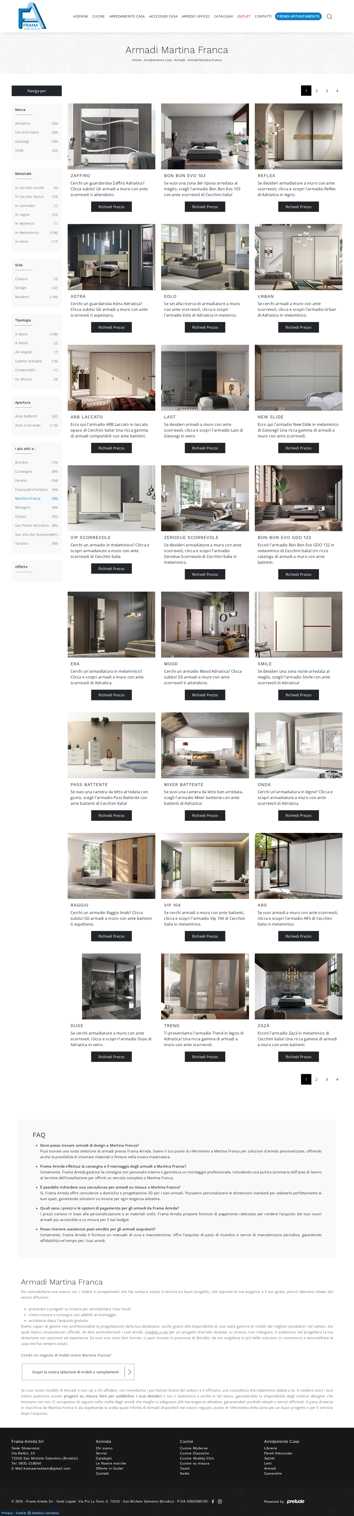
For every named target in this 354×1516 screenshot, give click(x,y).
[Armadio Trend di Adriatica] (205, 986)
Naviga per (36, 90)
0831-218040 (30, 1463)
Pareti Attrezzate (278, 1453)
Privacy (7, 1513)
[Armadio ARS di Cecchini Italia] (298, 866)
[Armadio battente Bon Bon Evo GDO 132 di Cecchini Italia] (298, 498)
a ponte (36, 343)
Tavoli (185, 1468)
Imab (36, 150)
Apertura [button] (22, 402)
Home (137, 60)
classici (36, 278)
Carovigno (36, 471)
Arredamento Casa (127, 16)
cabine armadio (36, 361)
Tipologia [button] (23, 320)
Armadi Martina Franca (205, 60)
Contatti (263, 16)
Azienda (80, 16)
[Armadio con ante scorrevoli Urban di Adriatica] (298, 257)
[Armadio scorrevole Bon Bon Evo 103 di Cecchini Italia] (205, 136)
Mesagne (36, 507)
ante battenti (36, 416)
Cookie (21, 1513)
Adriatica (36, 123)
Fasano (36, 480)
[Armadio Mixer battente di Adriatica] (205, 745)
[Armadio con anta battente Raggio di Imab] (111, 866)
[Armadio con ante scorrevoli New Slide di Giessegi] (298, 378)
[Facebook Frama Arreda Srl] (213, 1501)
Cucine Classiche (194, 1453)
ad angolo (36, 352)
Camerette (273, 1473)
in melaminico (36, 232)
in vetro (36, 241)
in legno (36, 214)
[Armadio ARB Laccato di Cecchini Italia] (111, 378)
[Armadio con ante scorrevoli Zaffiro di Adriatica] (111, 136)
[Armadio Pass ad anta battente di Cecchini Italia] (111, 745)
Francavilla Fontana (36, 489)
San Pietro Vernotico (36, 525)
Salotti (269, 1458)
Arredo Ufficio (196, 16)
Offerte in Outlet (110, 1468)
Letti (268, 1463)
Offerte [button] (21, 566)
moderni (36, 296)
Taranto (36, 543)
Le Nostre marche (111, 1463)
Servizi (101, 1453)
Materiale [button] (23, 173)
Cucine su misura (195, 1463)
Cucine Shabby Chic (197, 1458)
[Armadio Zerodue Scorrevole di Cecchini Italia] (205, 498)
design (36, 287)
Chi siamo (104, 1448)
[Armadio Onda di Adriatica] (298, 745)
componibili (36, 370)
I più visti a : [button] (25, 448)
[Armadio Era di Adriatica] (111, 625)
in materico (36, 223)
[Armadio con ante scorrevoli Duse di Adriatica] (111, 986)
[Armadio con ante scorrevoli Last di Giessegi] (205, 378)
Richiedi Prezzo (111, 206)
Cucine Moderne (194, 1448)
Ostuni (36, 516)
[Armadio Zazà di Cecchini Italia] (298, 986)
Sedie (185, 1473)
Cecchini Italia (36, 132)
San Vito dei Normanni (36, 534)
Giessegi (36, 141)
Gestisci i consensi (45, 1513)
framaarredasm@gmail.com (47, 1468)
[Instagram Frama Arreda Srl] (219, 1501)
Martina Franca (36, 498)
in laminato (36, 205)
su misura (36, 379)
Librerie (270, 1448)
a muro (36, 334)
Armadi (179, 60)
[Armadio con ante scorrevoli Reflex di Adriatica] (298, 136)
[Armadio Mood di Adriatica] (205, 625)
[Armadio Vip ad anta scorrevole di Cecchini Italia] (111, 498)
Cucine (98, 16)
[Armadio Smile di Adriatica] (298, 625)
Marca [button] (20, 109)
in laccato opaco (36, 196)
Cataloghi (223, 16)
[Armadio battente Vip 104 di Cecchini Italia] (205, 866)
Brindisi (36, 462)
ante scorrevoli (36, 425)
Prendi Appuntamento (298, 16)
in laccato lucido (36, 187)
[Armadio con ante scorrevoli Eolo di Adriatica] (205, 257)
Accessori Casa (163, 16)
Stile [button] (19, 265)
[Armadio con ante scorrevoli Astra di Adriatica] (111, 257)
